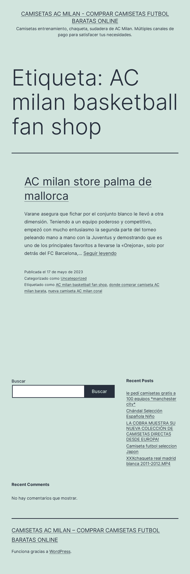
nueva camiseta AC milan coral (75, 291)
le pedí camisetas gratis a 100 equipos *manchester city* (151, 398)
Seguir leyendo (100, 253)
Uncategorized (74, 278)
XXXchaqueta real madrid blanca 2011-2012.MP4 (151, 461)
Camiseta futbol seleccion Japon (151, 449)
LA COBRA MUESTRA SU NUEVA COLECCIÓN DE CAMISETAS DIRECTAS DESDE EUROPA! (150, 431)
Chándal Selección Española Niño (144, 413)
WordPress (59, 551)
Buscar (18, 381)
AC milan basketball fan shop (81, 284)
